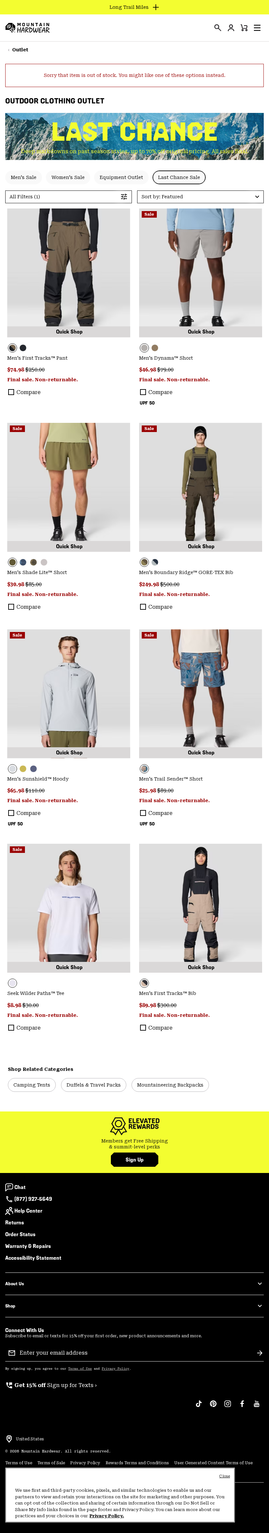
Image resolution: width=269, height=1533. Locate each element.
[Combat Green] (68, 487)
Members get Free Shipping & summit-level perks (134, 1143)
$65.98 (16, 790)
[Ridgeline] (200, 487)
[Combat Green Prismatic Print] (33, 562)
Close (224, 1476)
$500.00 (169, 584)
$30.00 (30, 1005)
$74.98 (16, 370)
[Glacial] (68, 693)
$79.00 (165, 370)
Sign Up (135, 1160)
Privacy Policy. (107, 1515)
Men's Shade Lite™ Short (37, 572)
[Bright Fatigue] (23, 768)
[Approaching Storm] (200, 272)
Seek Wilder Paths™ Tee (35, 993)
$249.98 (149, 584)
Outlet (20, 49)
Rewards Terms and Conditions (137, 1463)
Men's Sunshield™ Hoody (38, 779)
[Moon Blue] (154, 562)
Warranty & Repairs (28, 1246)
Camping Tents (31, 1085)
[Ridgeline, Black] (68, 272)
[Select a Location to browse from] (9, 1439)
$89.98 (148, 1005)
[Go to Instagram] (227, 1407)
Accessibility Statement (33, 1258)
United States (30, 1439)
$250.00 (35, 370)
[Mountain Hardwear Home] (27, 28)
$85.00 (33, 584)
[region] (120, 1495)
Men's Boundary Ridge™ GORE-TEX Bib (186, 572)
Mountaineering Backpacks (170, 1085)
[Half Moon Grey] (44, 562)
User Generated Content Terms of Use (213, 1463)
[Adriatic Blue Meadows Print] (200, 693)
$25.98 (148, 790)
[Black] (23, 347)
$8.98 (14, 1005)
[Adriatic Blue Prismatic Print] (23, 562)
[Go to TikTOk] (199, 1407)
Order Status (20, 1234)
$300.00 (166, 1005)
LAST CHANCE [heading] (134, 132)
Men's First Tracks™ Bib (167, 993)
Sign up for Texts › (51, 1385)
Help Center (28, 1211)
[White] (68, 908)
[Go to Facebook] (242, 1407)
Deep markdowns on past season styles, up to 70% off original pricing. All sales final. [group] (134, 151)
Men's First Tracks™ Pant (37, 358)
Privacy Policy (115, 1368)
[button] (257, 27)
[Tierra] (154, 347)
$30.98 (16, 584)
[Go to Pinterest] (213, 1407)
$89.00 (165, 790)
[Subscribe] (260, 1353)
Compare (28, 392)
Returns (14, 1222)
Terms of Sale (51, 1463)
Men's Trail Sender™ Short (171, 779)
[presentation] (217, 27)
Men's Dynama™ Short (166, 358)
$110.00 (35, 790)
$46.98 (148, 370)
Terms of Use (80, 1368)
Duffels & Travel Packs (94, 1085)
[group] (134, 1144)
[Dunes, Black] (200, 908)
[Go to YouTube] (256, 1407)
